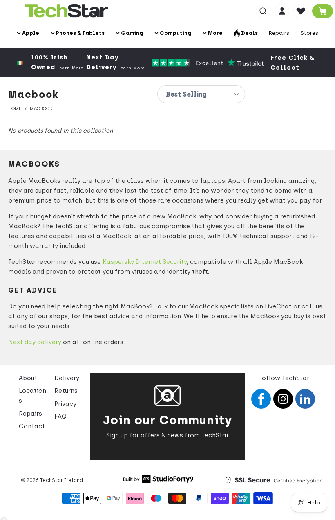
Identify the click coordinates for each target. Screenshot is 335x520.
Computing (175, 33)
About (28, 378)
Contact (32, 426)
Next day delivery (34, 342)
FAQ (60, 416)
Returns (66, 390)
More (215, 33)
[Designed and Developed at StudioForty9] (158, 481)
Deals (249, 33)
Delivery (66, 378)
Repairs (279, 33)
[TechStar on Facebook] (261, 399)
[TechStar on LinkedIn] (305, 399)
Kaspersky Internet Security (145, 262)
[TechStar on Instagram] (283, 399)
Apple (30, 33)
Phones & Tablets (80, 33)
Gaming (131, 33)
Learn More (70, 67)
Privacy (65, 403)
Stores (309, 33)
